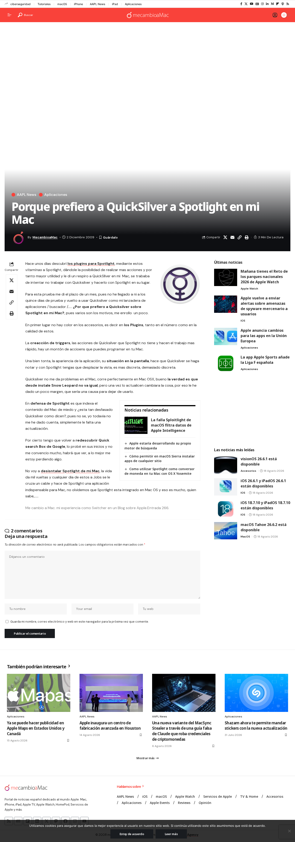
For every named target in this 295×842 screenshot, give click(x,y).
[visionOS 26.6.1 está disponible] (225, 465)
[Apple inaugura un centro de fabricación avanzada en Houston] (111, 693)
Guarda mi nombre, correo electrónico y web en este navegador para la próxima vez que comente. (79, 622)
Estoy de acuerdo (132, 834)
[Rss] (287, 3)
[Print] (246, 237)
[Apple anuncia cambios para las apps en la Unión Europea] (225, 336)
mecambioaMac (45, 237)
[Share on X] (225, 237)
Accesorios (248, 471)
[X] (246, 3)
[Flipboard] (277, 3)
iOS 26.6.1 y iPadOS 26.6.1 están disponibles (263, 483)
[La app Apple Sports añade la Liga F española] (225, 363)
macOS (62, 4)
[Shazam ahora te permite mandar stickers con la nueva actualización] (256, 693)
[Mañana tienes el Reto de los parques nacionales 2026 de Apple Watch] (225, 277)
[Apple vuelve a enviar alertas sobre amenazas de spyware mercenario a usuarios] (225, 304)
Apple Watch (249, 288)
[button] (25, 15)
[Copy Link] (239, 237)
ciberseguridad (20, 4)
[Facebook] (241, 3)
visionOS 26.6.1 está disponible (259, 461)
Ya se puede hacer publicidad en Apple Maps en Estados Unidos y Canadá (36, 728)
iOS (243, 320)
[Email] (232, 237)
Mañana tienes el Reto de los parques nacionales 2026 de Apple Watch (264, 276)
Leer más (171, 834)
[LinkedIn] (267, 3)
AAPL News (97, 4)
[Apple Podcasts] (282, 3)
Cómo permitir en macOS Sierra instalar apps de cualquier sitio (159, 458)
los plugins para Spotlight (91, 263)
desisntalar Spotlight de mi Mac (70, 471)
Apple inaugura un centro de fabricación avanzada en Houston (110, 725)
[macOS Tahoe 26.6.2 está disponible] (225, 530)
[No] (289, 831)
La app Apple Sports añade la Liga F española (265, 360)
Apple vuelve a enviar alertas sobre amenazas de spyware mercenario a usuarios (264, 306)
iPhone (78, 4)
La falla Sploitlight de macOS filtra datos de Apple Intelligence (171, 425)
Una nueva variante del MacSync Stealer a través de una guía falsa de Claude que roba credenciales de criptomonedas (182, 731)
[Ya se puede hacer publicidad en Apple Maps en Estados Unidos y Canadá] (38, 693)
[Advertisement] (147, 61)
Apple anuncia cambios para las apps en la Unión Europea (264, 335)
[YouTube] (251, 3)
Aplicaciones (133, 4)
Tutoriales (44, 4)
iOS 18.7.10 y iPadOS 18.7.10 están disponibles (265, 505)
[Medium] (272, 3)
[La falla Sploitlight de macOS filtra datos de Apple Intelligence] (136, 425)
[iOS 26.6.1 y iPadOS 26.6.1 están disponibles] (225, 487)
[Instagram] (262, 3)
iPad (115, 4)
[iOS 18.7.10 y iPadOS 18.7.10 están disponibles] (225, 508)
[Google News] (257, 3)
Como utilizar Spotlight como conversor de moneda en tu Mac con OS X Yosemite (159, 471)
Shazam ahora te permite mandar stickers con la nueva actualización (256, 725)
